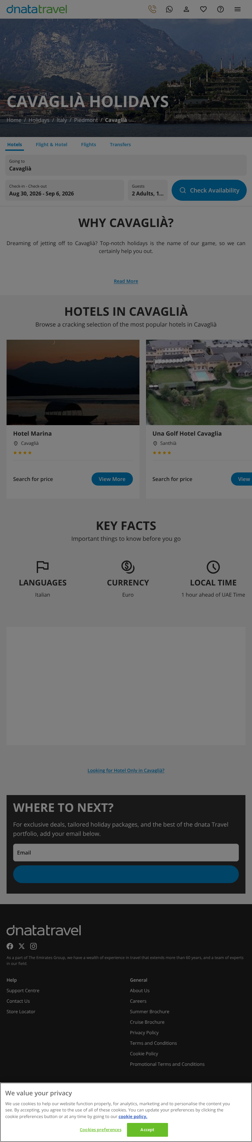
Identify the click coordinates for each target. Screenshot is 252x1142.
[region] (126, 1112)
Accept (147, 1129)
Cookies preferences (100, 1129)
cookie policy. (132, 1116)
